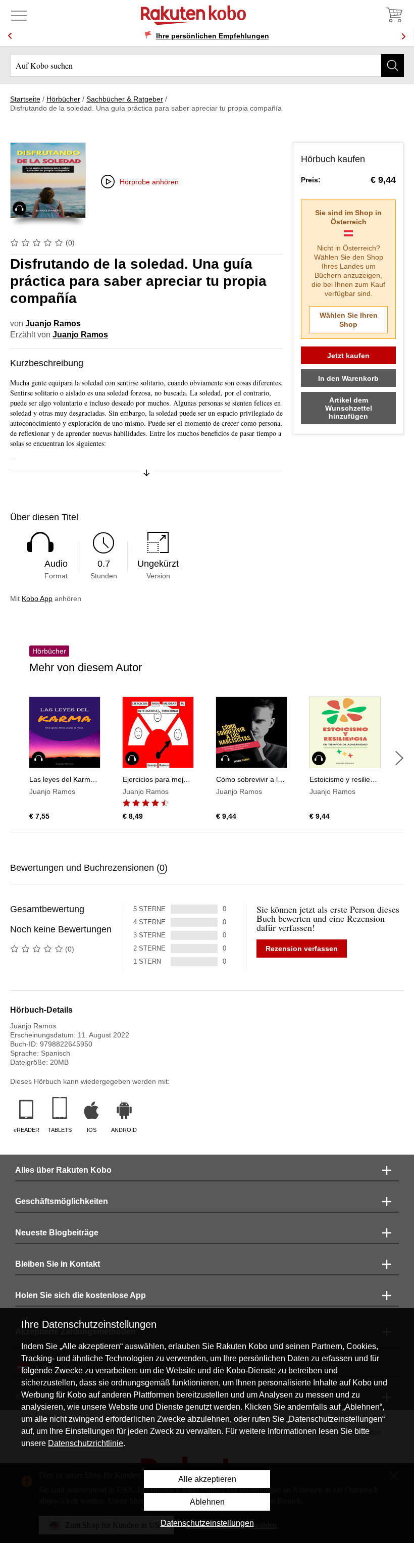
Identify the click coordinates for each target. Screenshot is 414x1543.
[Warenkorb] (393, 15)
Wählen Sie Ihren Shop (349, 319)
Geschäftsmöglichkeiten (61, 1201)
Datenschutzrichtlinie (85, 1443)
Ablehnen (207, 1502)
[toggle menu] (19, 15)
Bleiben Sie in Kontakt (57, 1264)
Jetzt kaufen (348, 356)
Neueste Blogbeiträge (56, 1232)
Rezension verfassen (302, 948)
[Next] (403, 36)
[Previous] (10, 36)
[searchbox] (207, 65)
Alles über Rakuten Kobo (63, 1170)
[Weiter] (399, 758)
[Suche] (392, 65)
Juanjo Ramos (53, 323)
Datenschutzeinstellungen (207, 1523)
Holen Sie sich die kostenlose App (80, 1295)
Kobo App (37, 598)
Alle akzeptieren (207, 1479)
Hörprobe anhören (149, 182)
